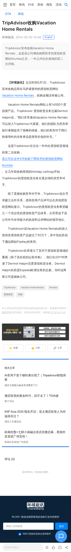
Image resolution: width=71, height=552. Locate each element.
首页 (13, 4)
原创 (40, 4)
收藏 (13, 348)
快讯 (22, 4)
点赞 (35, 348)
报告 (49, 4)
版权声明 (6, 312)
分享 (57, 348)
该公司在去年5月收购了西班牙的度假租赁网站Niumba (32, 162)
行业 (31, 4)
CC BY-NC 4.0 (57, 312)
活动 (59, 4)
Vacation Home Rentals (18, 95)
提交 (61, 526)
